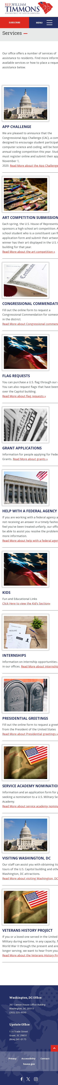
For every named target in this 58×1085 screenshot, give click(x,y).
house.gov (29, 1063)
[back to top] (54, 1048)
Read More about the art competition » (28, 252)
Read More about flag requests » (24, 396)
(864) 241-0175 (17, 1039)
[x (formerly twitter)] (28, 1079)
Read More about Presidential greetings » (30, 734)
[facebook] (21, 1079)
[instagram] (36, 1079)
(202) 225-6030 (17, 1012)
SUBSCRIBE (14, 22)
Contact (45, 1058)
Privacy (13, 1058)
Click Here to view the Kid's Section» (26, 603)
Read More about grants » (30, 459)
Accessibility (28, 1058)
